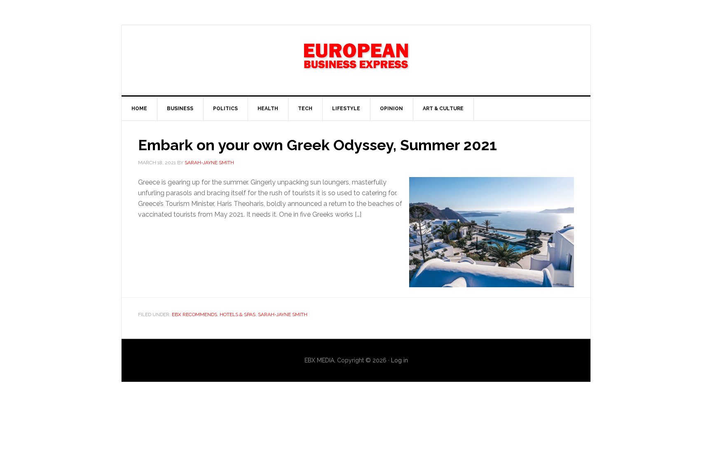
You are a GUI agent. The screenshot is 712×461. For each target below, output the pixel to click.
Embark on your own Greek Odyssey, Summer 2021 (317, 145)
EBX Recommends (194, 314)
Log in (399, 360)
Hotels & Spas (237, 314)
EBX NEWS (356, 60)
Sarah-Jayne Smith (282, 314)
